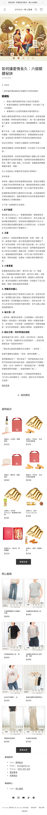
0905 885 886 (24, 769)
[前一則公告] (4, 2)
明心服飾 (19, 788)
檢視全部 (23, 562)
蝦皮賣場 (13, 772)
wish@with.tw (23, 766)
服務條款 (24, 811)
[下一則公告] (42, 2)
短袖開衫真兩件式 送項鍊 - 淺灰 (34, 655)
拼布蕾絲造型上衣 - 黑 (12, 654)
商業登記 (13, 775)
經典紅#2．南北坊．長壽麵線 (12, 549)
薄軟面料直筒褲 (9, 738)
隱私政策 (41, 807)
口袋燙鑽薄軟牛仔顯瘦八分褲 (12, 612)
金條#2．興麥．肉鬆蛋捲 (34, 549)
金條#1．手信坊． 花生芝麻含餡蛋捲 (34, 440)
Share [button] (6, 85)
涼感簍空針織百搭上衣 (33, 611)
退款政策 (34, 807)
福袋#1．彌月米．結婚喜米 (12, 476)
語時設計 (19, 762)
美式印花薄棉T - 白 (11, 697)
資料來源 (5, 385)
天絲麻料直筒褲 (31, 738)
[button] (4, 9)
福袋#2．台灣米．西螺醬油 (12, 440)
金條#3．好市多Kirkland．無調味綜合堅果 (12, 512)
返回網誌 (25, 395)
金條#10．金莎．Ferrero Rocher (32, 512)
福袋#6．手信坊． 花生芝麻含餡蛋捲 (34, 476)
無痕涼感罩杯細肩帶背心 (34, 697)
